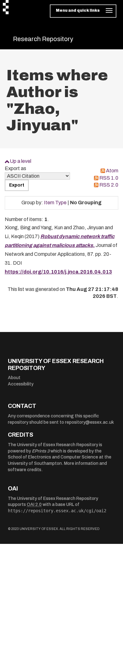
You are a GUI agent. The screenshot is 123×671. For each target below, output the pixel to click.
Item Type (55, 202)
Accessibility (20, 384)
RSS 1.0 (108, 178)
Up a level (20, 161)
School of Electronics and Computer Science (53, 457)
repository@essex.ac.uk (89, 422)
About (14, 377)
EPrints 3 (41, 451)
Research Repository (43, 38)
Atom (112, 170)
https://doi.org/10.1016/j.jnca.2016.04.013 (58, 271)
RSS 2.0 (108, 185)
